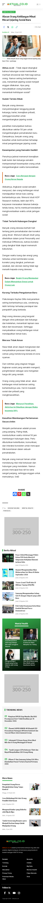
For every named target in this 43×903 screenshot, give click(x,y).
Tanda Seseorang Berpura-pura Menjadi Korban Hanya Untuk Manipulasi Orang (14, 823)
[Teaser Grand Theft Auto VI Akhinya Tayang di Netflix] (8, 585)
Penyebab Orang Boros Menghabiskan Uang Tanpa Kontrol (12, 786)
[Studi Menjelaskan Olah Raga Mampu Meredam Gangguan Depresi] (12, 634)
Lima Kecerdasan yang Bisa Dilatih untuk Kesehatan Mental (30, 663)
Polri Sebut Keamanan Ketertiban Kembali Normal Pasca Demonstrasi (27, 608)
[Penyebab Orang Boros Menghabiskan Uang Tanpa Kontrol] (35, 786)
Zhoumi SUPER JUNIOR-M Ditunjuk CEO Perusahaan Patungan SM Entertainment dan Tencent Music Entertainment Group (21, 730)
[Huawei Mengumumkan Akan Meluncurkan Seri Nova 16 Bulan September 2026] (8, 573)
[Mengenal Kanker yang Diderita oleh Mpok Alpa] (35, 811)
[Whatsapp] (24, 494)
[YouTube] (14, 893)
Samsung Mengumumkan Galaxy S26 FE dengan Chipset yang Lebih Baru (28, 595)
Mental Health (8, 12)
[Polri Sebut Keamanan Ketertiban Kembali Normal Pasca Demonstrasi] (8, 609)
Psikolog (6, 510)
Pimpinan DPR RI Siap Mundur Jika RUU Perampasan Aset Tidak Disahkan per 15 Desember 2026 (21, 719)
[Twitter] (9, 893)
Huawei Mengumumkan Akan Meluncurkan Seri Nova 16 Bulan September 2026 (27, 572)
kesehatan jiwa (13, 508)
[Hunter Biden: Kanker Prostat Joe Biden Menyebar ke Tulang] (30, 634)
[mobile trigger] (4, 4)
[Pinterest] (19, 494)
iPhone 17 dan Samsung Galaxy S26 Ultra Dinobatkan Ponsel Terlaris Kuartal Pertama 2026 (21, 761)
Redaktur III (5, 32)
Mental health (27, 508)
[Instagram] (19, 893)
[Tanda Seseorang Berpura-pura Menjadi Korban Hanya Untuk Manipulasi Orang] (35, 823)
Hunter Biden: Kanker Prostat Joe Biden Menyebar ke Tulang (30, 642)
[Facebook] (15, 494)
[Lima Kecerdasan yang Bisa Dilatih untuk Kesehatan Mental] (30, 654)
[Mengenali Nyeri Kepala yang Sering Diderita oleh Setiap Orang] (12, 654)
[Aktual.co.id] (17, 4)
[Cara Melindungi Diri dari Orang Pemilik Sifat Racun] (35, 800)
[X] (28, 494)
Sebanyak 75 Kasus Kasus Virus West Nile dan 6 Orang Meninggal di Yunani (20, 741)
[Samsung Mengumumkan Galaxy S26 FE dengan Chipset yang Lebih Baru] (8, 596)
